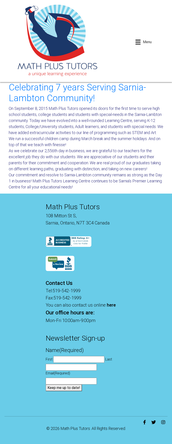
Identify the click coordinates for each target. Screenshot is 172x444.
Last (108, 359)
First (49, 359)
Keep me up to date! (63, 388)
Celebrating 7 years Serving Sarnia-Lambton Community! (77, 92)
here (111, 305)
